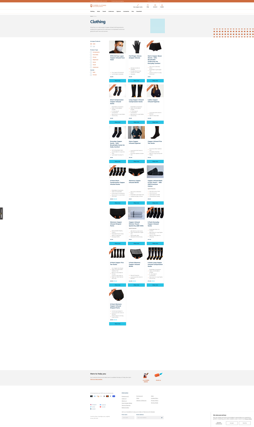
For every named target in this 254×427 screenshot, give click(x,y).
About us (124, 401)
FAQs (137, 398)
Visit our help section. (96, 379)
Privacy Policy (154, 400)
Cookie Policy (154, 398)
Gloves (94, 57)
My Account (139, 396)
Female (95, 74)
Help (152, 396)
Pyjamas (119, 11)
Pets (133, 11)
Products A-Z (125, 396)
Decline (245, 423)
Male (94, 72)
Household (139, 11)
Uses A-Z (124, 398)
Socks (98, 11)
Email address (140, 414)
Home (91, 16)
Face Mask (95, 54)
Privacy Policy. (248, 419)
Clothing (92, 11)
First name (124, 414)
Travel (94, 64)
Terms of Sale (154, 402)
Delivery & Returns (141, 400)
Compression (96, 52)
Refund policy (125, 407)
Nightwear (95, 59)
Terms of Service (126, 405)
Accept (232, 423)
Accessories (126, 11)
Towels (104, 11)
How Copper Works (127, 403)
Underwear (111, 11)
